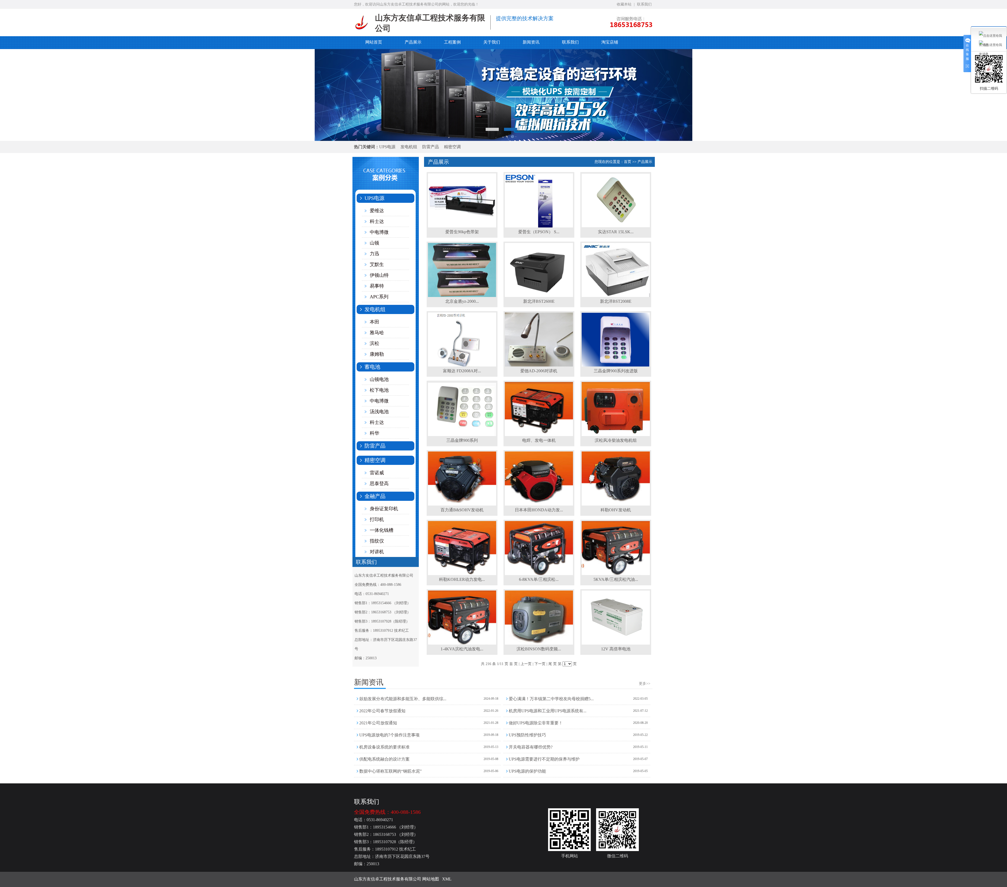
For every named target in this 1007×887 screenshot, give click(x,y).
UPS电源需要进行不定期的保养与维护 (544, 759)
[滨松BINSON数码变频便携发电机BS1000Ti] (539, 643)
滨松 (374, 343)
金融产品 (375, 496)
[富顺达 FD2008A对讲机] (462, 365)
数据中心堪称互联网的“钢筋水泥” (390, 771)
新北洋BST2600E (539, 301)
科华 (374, 433)
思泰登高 (379, 483)
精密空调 (452, 147)
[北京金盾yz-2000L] (462, 296)
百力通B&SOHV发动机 (462, 510)
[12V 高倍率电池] (616, 643)
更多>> (644, 684)
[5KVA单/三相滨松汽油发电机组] (616, 574)
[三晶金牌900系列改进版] (616, 365)
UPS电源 (387, 147)
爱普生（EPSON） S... (538, 232)
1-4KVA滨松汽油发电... (462, 649)
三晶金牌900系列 (462, 440)
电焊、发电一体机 (539, 440)
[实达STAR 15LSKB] (616, 226)
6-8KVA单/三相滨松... (539, 579)
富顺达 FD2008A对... (462, 371)
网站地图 (430, 879)
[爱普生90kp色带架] (462, 226)
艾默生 (377, 264)
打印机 (377, 519)
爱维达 (377, 210)
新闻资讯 (531, 42)
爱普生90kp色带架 (462, 232)
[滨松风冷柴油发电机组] (616, 435)
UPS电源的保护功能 (527, 771)
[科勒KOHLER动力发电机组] (462, 574)
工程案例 (452, 42)
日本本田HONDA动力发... (539, 510)
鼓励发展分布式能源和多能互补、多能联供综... (402, 699)
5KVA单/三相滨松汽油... (615, 579)
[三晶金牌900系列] (462, 435)
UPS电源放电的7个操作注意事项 (389, 735)
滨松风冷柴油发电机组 (616, 440)
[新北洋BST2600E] (539, 296)
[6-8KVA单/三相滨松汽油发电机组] (539, 574)
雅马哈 (377, 332)
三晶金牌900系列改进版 (616, 371)
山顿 (374, 243)
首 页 (513, 664)
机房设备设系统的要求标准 (384, 747)
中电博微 (379, 232)
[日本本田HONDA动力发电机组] (539, 504)
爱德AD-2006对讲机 (538, 371)
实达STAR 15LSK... (616, 232)
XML (446, 879)
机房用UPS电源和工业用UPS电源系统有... (547, 711)
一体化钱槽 (381, 530)
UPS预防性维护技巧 (527, 735)
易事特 (377, 286)
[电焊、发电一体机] (539, 435)
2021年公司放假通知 (378, 723)
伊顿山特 (379, 275)
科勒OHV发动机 (616, 510)
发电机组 (408, 147)
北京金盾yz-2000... (462, 301)
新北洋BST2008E (615, 301)
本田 (374, 322)
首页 (627, 162)
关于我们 (491, 42)
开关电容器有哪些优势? (531, 747)
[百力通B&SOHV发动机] (462, 504)
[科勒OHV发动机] (616, 504)
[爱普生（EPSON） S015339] (539, 226)
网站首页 (373, 42)
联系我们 (644, 4)
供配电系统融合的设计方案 (384, 759)
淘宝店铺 (609, 42)
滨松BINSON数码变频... (539, 649)
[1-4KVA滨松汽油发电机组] (462, 643)
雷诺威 (377, 472)
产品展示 (413, 42)
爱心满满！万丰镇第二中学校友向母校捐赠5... (551, 699)
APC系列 (379, 296)
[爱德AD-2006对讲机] (539, 365)
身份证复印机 (384, 508)
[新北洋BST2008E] (616, 296)
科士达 (377, 221)
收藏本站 (624, 4)
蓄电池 (372, 367)
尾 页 (552, 664)
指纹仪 (377, 541)
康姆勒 (377, 354)
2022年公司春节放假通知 (382, 711)
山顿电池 (379, 379)
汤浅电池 (379, 411)
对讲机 (377, 551)
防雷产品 (430, 147)
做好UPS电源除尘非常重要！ (536, 723)
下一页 (539, 664)
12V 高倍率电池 (615, 649)
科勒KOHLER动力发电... (462, 579)
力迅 (374, 253)
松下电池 (379, 390)
